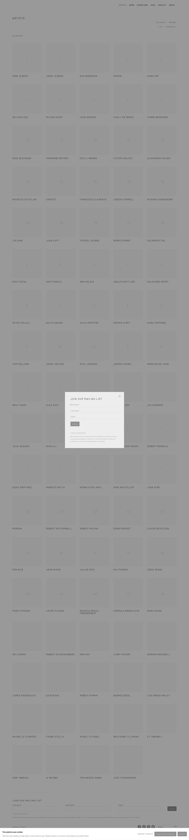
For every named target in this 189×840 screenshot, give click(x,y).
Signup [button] (75, 424)
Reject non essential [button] (165, 834)
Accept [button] (182, 834)
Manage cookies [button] (145, 834)
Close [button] (119, 397)
